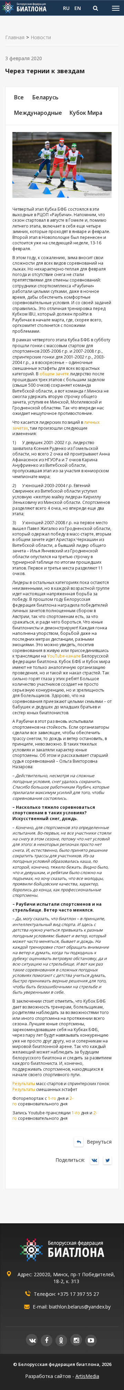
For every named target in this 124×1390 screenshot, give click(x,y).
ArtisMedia (87, 1376)
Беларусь (45, 97)
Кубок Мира (86, 113)
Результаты (23, 1083)
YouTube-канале (64, 656)
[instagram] (76, 1340)
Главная (14, 37)
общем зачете (54, 374)
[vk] (32, 1340)
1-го (52, 1098)
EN (77, 8)
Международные (38, 113)
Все (19, 97)
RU (66, 8)
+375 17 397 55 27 (78, 1294)
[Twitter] (109, 1161)
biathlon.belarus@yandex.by (80, 1306)
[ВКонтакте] (96, 1161)
